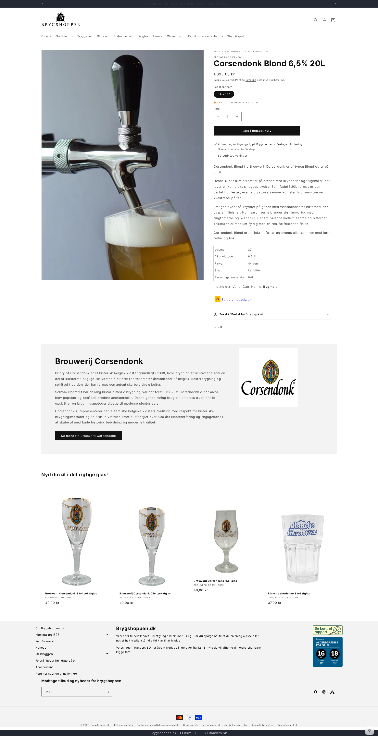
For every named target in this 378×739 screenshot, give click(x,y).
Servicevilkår (190, 725)
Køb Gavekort (44, 641)
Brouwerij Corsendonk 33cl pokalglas (71, 593)
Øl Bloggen (71, 654)
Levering (251, 79)
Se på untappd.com (237, 300)
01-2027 (224, 94)
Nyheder (41, 647)
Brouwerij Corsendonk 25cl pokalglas (145, 593)
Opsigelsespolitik (287, 725)
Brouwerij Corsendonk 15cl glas (215, 580)
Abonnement (44, 667)
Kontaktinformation (262, 725)
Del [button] (220, 326)
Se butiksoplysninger (232, 155)
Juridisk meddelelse (235, 725)
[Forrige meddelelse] (42, 3)
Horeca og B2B (71, 635)
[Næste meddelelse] (335, 3)
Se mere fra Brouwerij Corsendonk (88, 436)
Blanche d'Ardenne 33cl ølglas (289, 593)
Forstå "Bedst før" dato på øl (55, 660)
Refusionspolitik (123, 725)
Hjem (216, 51)
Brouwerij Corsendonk (231, 51)
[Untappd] (332, 692)
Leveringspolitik (211, 725)
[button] (64, 36)
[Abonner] (107, 691)
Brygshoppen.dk (100, 725)
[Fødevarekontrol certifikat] (328, 630)
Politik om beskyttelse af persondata (158, 725)
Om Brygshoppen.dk (49, 628)
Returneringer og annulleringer (56, 673)
